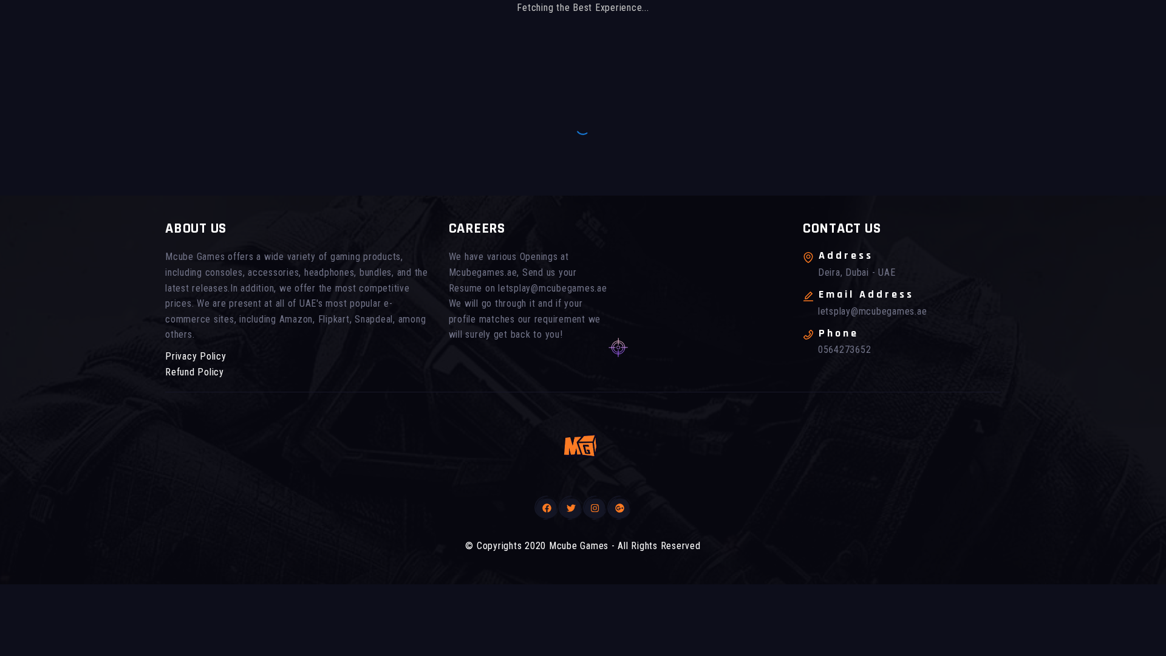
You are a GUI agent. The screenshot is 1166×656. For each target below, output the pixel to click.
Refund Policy (194, 372)
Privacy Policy (196, 356)
